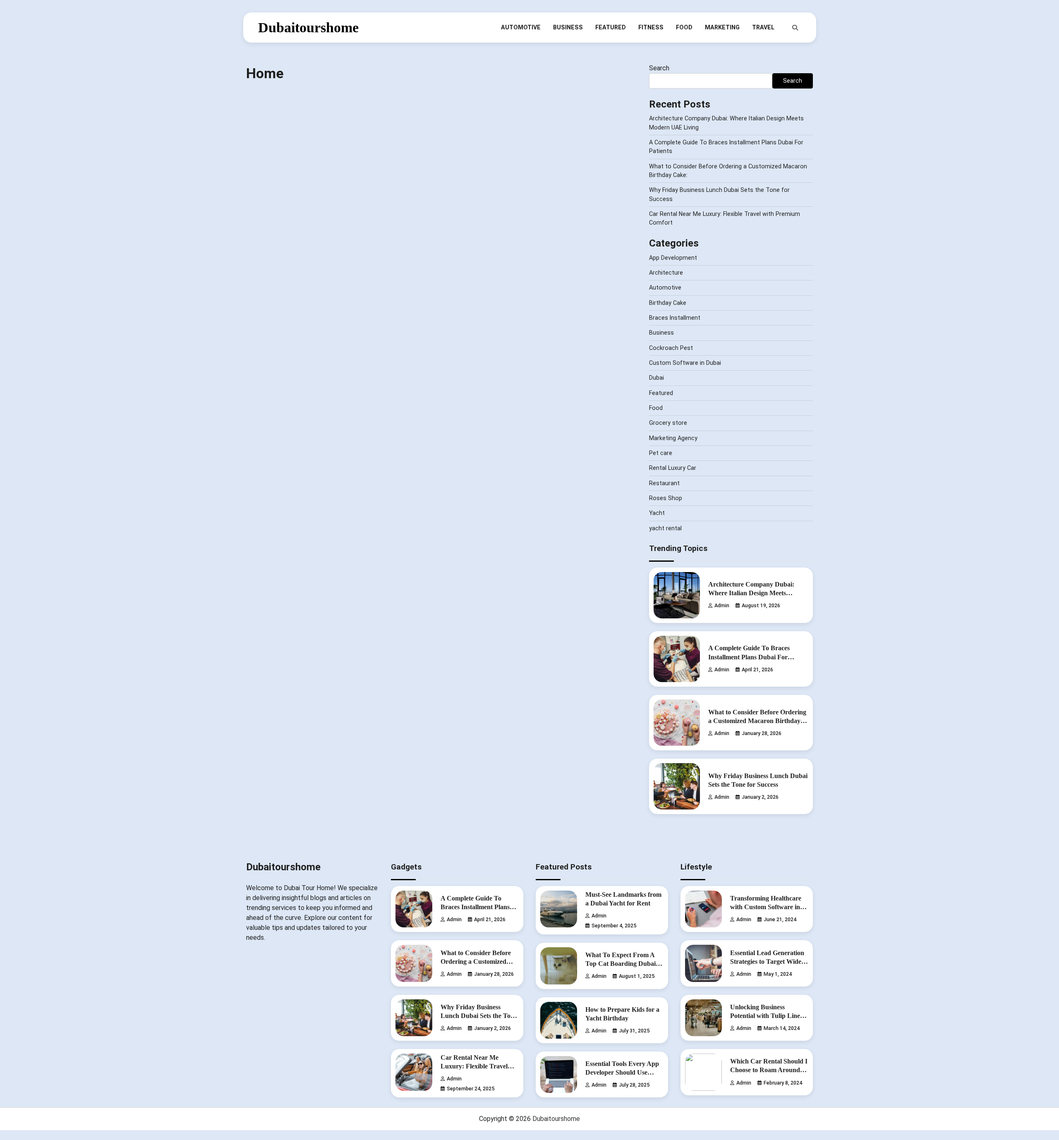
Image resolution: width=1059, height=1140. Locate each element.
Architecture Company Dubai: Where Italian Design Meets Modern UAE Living (751, 593)
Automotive (521, 27)
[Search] (795, 28)
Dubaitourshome (308, 27)
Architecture (666, 272)
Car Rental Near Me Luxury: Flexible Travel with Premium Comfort (474, 1066)
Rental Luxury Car (672, 468)
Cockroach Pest (671, 348)
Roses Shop (665, 498)
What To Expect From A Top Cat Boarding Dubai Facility (620, 963)
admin (721, 605)
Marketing (722, 27)
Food (684, 27)
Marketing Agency (673, 438)
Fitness (651, 27)
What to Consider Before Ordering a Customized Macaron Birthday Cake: (757, 721)
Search (659, 68)
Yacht (657, 513)
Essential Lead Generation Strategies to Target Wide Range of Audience (767, 961)
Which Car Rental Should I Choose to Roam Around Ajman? (768, 1070)
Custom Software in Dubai (685, 362)
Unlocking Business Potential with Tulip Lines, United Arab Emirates (767, 1015)
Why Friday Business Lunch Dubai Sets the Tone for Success (479, 1015)
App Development (673, 257)
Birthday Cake (667, 302)
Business (568, 27)
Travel (763, 27)
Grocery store (668, 422)
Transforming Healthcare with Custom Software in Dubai (765, 907)
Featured (610, 27)
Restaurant (664, 483)
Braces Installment (674, 317)
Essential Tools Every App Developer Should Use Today (622, 1072)
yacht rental (665, 528)
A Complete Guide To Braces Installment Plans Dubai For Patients (749, 656)
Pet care (660, 453)
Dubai (656, 377)
